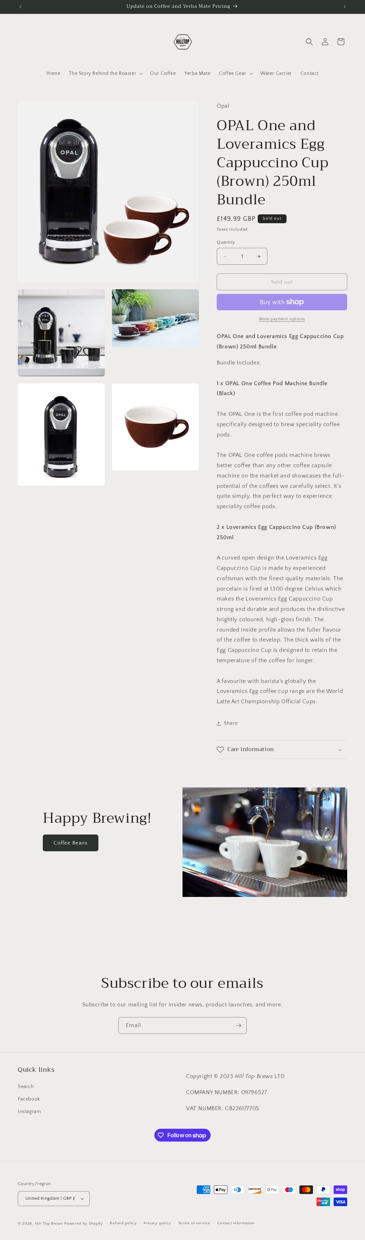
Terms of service (194, 1223)
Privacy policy (157, 1223)
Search (26, 1087)
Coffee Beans (70, 843)
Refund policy (123, 1223)
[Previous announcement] (20, 7)
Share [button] (230, 723)
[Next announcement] (345, 7)
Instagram (29, 1111)
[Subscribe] (238, 1025)
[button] (105, 73)
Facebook (29, 1099)
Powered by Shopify (83, 1223)
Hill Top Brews (50, 1223)
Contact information (236, 1223)
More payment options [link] (282, 319)
